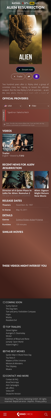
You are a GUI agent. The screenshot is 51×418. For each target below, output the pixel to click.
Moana (9, 369)
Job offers (10, 388)
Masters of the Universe (16, 360)
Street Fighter (11, 330)
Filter (34, 106)
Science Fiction (22, 219)
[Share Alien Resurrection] (29, 76)
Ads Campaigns (12, 385)
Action (32, 219)
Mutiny (9, 317)
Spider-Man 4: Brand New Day (18, 355)
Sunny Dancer (12, 306)
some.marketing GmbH (28, 399)
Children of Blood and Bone (17, 339)
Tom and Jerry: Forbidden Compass (21, 311)
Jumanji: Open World (14, 342)
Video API (10, 391)
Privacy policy (40, 401)
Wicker (9, 336)
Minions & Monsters (14, 363)
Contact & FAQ (12, 379)
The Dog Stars (11, 309)
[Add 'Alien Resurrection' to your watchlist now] (36, 76)
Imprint (31, 401)
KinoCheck (9, 399)
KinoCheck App (12, 382)
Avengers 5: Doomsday (15, 333)
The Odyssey (11, 366)
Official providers (15, 98)
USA (10, 106)
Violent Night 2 (12, 344)
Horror (40, 219)
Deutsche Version (13, 394)
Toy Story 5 (10, 358)
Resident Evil (11, 320)
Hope (8, 314)
